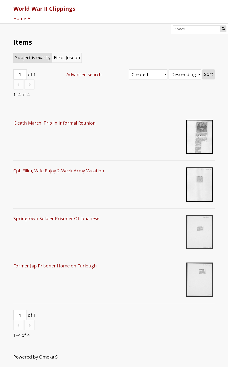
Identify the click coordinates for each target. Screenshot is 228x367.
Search (223, 28)
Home (19, 18)
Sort (208, 74)
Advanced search (84, 74)
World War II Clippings (44, 8)
